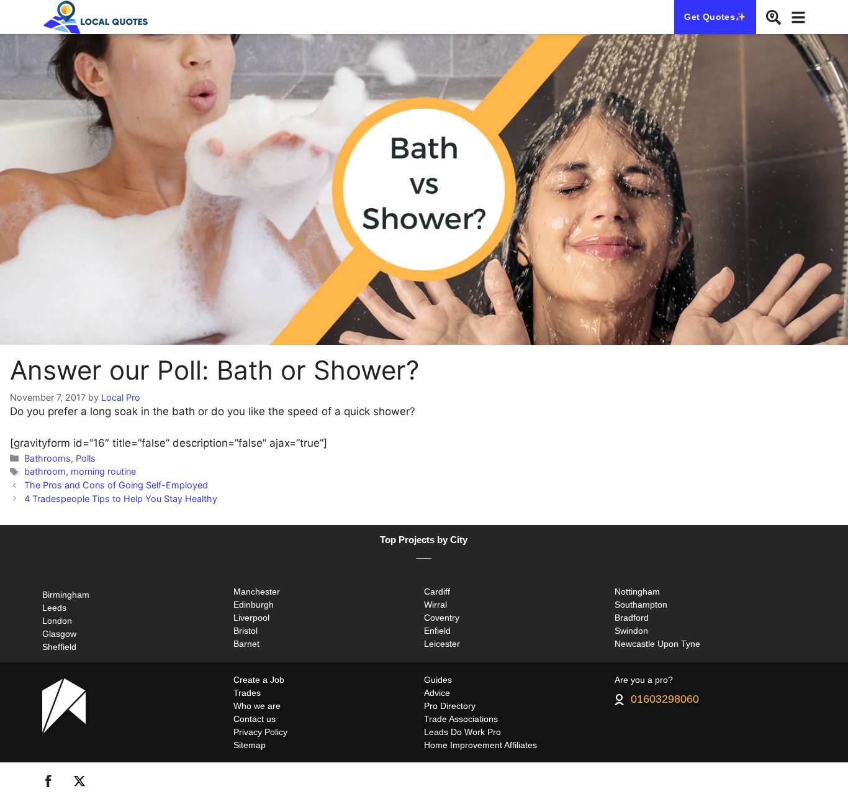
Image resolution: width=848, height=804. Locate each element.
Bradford (632, 618)
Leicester (442, 644)
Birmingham (65, 595)
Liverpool (251, 618)
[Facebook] (48, 783)
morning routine (103, 471)
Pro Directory (450, 706)
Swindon (631, 631)
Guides (438, 680)
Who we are (257, 706)
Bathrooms (47, 458)
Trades (247, 693)
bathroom (45, 471)
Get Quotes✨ (715, 17)
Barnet (246, 644)
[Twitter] (79, 783)
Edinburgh (253, 605)
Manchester (256, 591)
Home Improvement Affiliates (480, 745)
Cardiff (437, 591)
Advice (437, 693)
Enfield (437, 631)
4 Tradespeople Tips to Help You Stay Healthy (120, 498)
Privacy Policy (260, 732)
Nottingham (637, 591)
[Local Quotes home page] (97, 17)
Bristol (245, 631)
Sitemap (249, 745)
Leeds (54, 608)
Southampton (641, 605)
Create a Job (258, 680)
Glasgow (59, 634)
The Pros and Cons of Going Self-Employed (116, 485)
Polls (86, 458)
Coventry (441, 618)
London (57, 621)
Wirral (435, 605)
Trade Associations (461, 719)
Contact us (254, 719)
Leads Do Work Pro (462, 732)
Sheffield (59, 647)
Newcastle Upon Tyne (657, 644)
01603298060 (665, 699)
